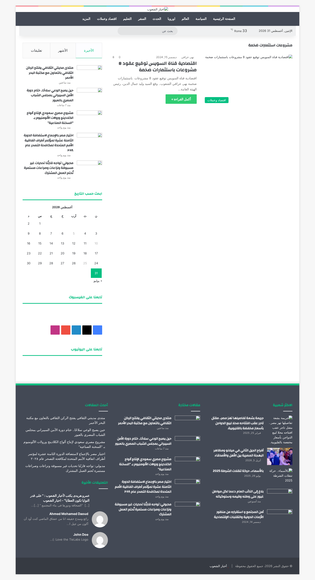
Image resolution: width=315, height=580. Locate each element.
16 (28, 243)
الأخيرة (89, 50)
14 (51, 243)
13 (62, 243)
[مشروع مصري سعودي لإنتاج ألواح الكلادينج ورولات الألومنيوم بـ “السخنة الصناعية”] (89, 119)
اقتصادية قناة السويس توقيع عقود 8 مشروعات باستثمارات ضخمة (158, 66)
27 (62, 263)
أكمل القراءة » (181, 99)
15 (40, 243)
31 (96, 273)
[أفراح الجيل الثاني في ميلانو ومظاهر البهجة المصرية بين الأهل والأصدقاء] (279, 456)
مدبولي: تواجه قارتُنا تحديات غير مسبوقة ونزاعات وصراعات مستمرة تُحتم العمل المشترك (48, 168)
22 (40, 253)
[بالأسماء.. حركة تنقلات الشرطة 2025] (279, 477)
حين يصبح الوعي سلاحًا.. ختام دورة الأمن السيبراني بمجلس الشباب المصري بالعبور (50, 95)
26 (74, 263)
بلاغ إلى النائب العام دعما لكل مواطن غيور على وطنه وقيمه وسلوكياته (238, 494)
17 (96, 253)
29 (40, 263)
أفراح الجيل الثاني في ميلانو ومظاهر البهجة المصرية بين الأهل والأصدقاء (239, 452)
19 (73, 253)
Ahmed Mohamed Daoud (68, 514)
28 (51, 263)
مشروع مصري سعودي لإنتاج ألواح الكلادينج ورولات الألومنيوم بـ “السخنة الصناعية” (50, 118)
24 (96, 263)
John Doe (80, 534)
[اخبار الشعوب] (157, 9)
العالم (185, 19)
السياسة (201, 19)
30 (28, 263)
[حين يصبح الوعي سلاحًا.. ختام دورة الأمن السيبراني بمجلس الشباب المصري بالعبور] (89, 96)
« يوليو (98, 281)
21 (51, 253)
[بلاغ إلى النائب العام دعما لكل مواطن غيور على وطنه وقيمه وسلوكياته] (279, 497)
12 (73, 243)
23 (28, 253)
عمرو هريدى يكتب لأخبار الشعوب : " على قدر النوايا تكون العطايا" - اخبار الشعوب (59, 498)
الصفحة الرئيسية (224, 19)
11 (85, 243)
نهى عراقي (187, 57)
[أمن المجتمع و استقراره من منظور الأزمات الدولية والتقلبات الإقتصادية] (279, 518)
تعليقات (36, 50)
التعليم (127, 19)
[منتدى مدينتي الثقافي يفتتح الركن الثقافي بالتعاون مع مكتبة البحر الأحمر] (89, 74)
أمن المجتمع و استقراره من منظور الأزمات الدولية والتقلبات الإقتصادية (239, 514)
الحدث (157, 19)
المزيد (86, 19)
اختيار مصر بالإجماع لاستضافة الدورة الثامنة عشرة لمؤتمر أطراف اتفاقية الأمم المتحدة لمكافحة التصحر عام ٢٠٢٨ (48, 142)
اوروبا (171, 19)
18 (85, 253)
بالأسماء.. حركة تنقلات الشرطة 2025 (238, 471)
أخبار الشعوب (218, 566)
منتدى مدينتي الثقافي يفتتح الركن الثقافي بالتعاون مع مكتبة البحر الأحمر (49, 73)
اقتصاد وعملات (107, 19)
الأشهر (63, 50)
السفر (142, 19)
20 (62, 253)
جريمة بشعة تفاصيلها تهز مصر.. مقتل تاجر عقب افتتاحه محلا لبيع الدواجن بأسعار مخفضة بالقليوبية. (237, 423)
